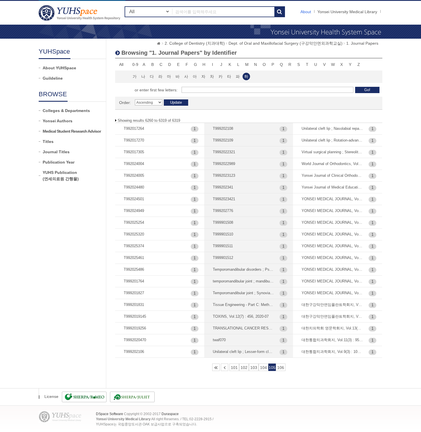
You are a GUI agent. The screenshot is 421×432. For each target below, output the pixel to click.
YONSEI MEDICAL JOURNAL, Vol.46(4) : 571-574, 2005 (332, 222)
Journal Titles (56, 152)
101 (234, 367)
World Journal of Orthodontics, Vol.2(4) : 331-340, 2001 (332, 164)
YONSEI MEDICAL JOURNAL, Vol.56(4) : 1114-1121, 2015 (332, 281)
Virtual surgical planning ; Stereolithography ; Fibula (332, 152)
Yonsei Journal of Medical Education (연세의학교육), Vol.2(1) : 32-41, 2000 (332, 187)
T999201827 (134, 293)
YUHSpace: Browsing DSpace (80, 13)
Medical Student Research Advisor (72, 131)
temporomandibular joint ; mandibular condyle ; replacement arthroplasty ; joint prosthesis (243, 281)
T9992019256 (135, 328)
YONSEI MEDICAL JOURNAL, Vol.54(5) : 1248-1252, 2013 (332, 269)
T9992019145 (135, 316)
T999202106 (134, 351)
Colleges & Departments (66, 110)
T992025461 (134, 258)
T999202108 (223, 128)
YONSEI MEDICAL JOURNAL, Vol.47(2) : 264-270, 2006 (332, 234)
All (121, 64)
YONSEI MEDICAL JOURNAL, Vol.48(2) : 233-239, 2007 (332, 246)
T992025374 (134, 246)
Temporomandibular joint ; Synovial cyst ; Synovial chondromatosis (243, 293)
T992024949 (134, 211)
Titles (48, 141)
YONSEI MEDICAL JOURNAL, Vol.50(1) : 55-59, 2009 (332, 258)
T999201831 (134, 305)
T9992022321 (224, 152)
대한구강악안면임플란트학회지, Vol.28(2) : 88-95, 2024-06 (332, 316)
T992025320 (134, 234)
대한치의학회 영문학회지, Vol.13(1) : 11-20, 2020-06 (332, 328)
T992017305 (134, 152)
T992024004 (134, 164)
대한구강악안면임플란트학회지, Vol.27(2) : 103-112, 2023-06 (332, 305)
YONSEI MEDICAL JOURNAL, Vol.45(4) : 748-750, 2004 (332, 211)
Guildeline (53, 78)
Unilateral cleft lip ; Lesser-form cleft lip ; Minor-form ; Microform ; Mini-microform (243, 351)
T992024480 (134, 187)
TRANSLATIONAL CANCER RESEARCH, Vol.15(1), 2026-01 (243, 328)
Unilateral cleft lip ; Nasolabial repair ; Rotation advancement (332, 128)
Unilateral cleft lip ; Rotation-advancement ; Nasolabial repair (332, 140)
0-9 (135, 64)
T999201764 (134, 281)
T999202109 (223, 140)
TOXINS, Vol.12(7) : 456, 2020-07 (241, 316)
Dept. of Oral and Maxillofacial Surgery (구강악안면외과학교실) (286, 43)
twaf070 (219, 340)
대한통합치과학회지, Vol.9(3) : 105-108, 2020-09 (332, 351)
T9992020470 (135, 340)
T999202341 (223, 187)
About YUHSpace (59, 68)
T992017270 (134, 140)
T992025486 (134, 269)
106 (280, 367)
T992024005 (134, 175)
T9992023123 (224, 175)
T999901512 (223, 258)
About (305, 11)
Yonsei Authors (57, 121)
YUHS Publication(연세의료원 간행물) (61, 175)
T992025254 (134, 222)
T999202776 (223, 211)
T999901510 (223, 234)
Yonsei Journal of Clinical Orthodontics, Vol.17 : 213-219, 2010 (332, 175)
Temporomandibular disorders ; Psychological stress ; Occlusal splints (243, 269)
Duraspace (170, 414)
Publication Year (58, 162)
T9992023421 (224, 199)
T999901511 (223, 246)
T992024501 (134, 199)
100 (224, 367)
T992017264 (134, 128)
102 (244, 367)
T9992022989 (224, 164)
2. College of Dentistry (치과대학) (195, 43)
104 (263, 367)
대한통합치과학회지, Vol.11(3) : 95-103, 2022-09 (332, 340)
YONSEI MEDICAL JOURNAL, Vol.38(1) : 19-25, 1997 (332, 199)
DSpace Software (109, 414)
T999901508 (223, 222)
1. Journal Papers (362, 43)
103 (253, 367)
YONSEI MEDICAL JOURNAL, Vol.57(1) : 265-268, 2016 (332, 293)
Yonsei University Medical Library (347, 11)
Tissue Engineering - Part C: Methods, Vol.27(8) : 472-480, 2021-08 (243, 305)
